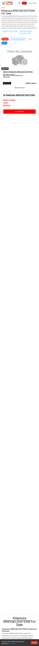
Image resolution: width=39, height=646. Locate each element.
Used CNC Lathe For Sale (10, 31)
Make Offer (7, 83)
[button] (19, 72)
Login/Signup (32, 3)
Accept (34, 642)
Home (3, 7)
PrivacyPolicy (13, 643)
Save (4, 43)
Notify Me (21, 111)
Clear (30, 39)
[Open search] (19, 3)
